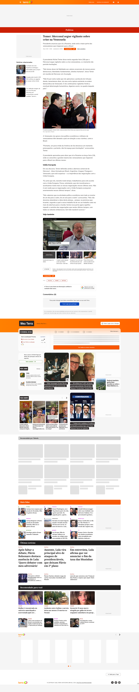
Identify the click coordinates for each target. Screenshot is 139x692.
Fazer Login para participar (70, 304)
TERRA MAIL (91, 2)
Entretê (54, 530)
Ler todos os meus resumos (86, 347)
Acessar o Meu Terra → (42, 323)
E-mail (113, 2)
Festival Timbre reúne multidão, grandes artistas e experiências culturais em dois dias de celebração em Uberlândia (61, 623)
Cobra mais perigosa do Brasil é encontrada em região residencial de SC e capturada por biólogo (35, 623)
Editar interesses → (114, 331)
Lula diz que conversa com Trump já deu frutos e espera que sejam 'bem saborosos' (82, 577)
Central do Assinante (103, 2)
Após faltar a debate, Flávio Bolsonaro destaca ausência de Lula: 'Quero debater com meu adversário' (30, 557)
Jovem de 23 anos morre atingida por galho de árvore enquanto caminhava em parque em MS (82, 610)
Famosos (54, 506)
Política (50, 280)
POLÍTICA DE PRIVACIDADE (84, 682)
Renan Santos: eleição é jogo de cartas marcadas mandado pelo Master (55, 577)
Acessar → (39, 368)
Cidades (20, 606)
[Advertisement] (108, 578)
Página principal (27, 2)
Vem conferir (29, 362)
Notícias (64, 280)
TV (78, 530)
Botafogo (28, 530)
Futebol (28, 506)
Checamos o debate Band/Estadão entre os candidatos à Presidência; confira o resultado (35, 578)
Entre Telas (81, 518)
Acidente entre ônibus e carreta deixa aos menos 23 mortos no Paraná (56, 610)
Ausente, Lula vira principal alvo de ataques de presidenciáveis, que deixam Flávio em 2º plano (55, 557)
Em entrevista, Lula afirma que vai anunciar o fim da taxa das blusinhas (82, 554)
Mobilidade (55, 518)
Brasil (81, 618)
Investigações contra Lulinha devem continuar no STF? (87, 622)
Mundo (57, 280)
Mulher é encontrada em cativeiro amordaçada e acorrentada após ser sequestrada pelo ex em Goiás (29, 610)
